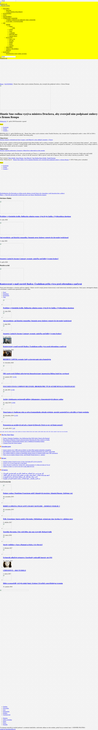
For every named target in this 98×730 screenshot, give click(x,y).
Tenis (10, 31)
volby (49, 431)
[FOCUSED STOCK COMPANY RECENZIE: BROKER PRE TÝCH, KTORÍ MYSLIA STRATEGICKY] (7, 383)
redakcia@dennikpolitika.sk (8, 729)
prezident (19, 431)
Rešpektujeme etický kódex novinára (16, 53)
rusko (3, 431)
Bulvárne (8, 10)
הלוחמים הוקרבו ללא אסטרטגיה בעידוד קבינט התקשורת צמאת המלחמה (22, 461)
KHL (13, 28)
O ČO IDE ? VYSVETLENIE (14, 21)
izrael (16, 431)
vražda (39, 431)
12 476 (16, 415)
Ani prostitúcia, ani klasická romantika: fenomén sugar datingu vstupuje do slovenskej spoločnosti (34, 237)
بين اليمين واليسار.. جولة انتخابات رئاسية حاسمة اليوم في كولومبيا (21, 478)
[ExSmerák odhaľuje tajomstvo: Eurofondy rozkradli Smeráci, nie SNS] (7, 554)
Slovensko (6, 708)
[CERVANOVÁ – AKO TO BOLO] (7, 567)
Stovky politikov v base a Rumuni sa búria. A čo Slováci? (23, 545)
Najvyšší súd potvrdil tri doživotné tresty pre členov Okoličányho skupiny (23, 195)
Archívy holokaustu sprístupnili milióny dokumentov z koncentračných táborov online (33, 399)
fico (7, 431)
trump (33, 431)
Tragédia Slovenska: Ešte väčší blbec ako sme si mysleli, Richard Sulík (27, 532)
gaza (63, 431)
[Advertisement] (49, 70)
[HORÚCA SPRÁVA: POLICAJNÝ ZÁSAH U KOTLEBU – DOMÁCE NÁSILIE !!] (7, 503)
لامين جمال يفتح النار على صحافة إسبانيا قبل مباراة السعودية (20, 477)
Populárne (6, 294)
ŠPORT (8, 24)
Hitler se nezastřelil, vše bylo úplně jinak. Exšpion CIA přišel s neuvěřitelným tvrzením (33, 583)
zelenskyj (55, 431)
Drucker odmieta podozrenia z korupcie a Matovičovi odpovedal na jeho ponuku (22, 150)
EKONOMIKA (7, 16)
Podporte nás (3, 4)
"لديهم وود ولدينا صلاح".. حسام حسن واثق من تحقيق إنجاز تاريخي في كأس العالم (26, 475)
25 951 (15, 377)
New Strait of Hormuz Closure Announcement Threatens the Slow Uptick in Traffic (26, 440)
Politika (5, 706)
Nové (4, 292)
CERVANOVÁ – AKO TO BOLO (14, 570)
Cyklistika (12, 33)
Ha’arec (3, 458)
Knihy (11, 44)
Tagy (4, 297)
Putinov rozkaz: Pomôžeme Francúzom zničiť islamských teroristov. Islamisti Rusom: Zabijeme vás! (38, 493)
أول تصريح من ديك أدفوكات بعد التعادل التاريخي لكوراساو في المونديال (23, 473)
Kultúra (5, 713)
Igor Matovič (27, 158)
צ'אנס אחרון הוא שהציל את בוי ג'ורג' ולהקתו (15, 463)
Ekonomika (6, 711)
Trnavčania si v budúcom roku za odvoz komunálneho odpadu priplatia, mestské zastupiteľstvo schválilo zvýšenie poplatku (46, 412)
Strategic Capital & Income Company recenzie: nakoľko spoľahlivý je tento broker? (29, 259)
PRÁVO (8, 50)
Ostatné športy (13, 36)
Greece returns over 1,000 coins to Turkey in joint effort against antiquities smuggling (27, 450)
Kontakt (5, 724)
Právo (4, 723)
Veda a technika (7, 720)
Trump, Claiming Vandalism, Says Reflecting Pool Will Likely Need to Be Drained (26, 438)
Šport (4, 721)
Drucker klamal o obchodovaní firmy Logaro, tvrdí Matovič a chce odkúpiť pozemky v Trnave (26, 139)
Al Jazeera (4, 470)
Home (1, 84)
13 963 (13, 402)
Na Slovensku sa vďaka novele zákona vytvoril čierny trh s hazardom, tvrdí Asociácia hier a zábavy (32, 193)
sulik (47, 431)
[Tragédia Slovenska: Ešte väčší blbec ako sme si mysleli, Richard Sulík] (7, 528)
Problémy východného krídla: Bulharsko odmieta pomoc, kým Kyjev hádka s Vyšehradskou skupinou (35, 216)
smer (61, 431)
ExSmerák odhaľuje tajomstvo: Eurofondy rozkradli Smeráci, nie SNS (27, 557)
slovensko (66, 431)
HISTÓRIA (9, 47)
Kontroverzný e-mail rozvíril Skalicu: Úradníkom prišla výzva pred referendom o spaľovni (41, 284)
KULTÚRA (9, 37)
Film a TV (12, 39)
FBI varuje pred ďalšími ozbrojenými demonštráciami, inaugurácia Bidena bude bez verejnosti (36, 373)
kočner (52, 431)
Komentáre (6, 295)
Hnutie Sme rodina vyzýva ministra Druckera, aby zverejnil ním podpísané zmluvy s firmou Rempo (41, 159)
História (5, 718)
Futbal (11, 29)
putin (1, 431)
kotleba (42, 431)
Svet (4, 710)
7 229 (13, 428)
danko (45, 431)
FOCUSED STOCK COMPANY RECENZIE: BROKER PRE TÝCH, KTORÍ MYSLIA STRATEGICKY (39, 386)
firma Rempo (19, 158)
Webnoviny (3, 121)
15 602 (13, 390)
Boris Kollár (11, 158)
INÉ (4, 23)
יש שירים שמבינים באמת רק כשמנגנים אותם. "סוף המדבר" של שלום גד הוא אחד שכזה (26, 465)
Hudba (11, 42)
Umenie (11, 45)
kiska (31, 431)
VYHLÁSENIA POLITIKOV (14, 12)
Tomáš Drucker (51, 158)
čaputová (24, 431)
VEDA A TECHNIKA (12, 49)
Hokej (11, 26)
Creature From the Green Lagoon (12, 443)
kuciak (58, 431)
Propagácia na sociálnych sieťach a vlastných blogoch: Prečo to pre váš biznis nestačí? (33, 425)
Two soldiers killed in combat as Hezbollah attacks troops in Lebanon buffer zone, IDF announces (30, 453)
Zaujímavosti (6, 714)
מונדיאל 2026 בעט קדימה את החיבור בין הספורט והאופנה (18, 466)
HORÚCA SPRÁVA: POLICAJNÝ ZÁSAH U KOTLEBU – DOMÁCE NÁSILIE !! (31, 506)
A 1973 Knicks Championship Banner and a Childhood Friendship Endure (23, 441)
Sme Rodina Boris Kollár (39, 158)
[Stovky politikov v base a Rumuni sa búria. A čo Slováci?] (7, 541)
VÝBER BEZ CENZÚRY (10, 18)
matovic (13, 431)
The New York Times (7, 435)
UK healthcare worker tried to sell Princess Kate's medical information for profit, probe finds (29, 451)
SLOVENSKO (7, 13)
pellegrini (28, 431)
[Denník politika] (5, 5)
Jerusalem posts (6, 446)
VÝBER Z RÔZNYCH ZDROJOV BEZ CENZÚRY (21, 20)
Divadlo (11, 41)
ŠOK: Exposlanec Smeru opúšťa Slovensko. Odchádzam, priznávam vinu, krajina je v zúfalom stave (38, 519)
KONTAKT (6, 52)
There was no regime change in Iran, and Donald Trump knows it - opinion (24, 455)
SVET (5, 15)
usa (21, 431)
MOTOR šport (13, 34)
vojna (6, 431)
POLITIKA (6, 8)
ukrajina (10, 431)
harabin (36, 431)
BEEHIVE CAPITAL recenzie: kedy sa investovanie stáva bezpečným (27, 359)
